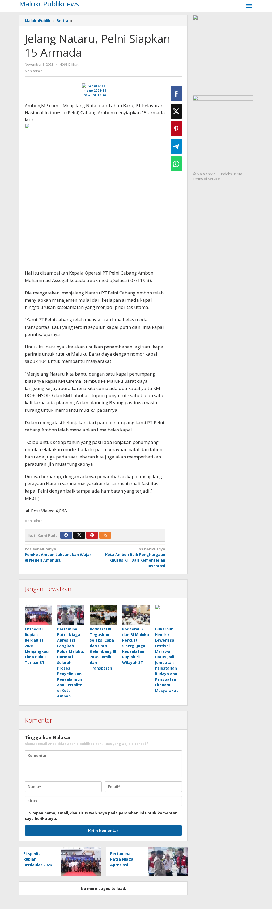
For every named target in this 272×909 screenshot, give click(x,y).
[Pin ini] (176, 128)
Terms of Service (206, 178)
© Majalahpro (204, 173)
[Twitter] (79, 535)
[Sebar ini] (176, 93)
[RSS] (105, 535)
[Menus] (249, 6)
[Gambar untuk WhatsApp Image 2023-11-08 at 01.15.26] (95, 90)
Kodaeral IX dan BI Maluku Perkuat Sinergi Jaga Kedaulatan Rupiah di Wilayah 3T (135, 645)
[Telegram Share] (176, 146)
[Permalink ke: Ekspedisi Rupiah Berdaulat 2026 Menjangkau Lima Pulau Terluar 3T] (38, 615)
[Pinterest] (92, 535)
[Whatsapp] (176, 163)
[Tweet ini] (176, 111)
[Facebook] (66, 535)
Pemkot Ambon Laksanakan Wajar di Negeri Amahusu (58, 554)
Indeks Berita (231, 173)
